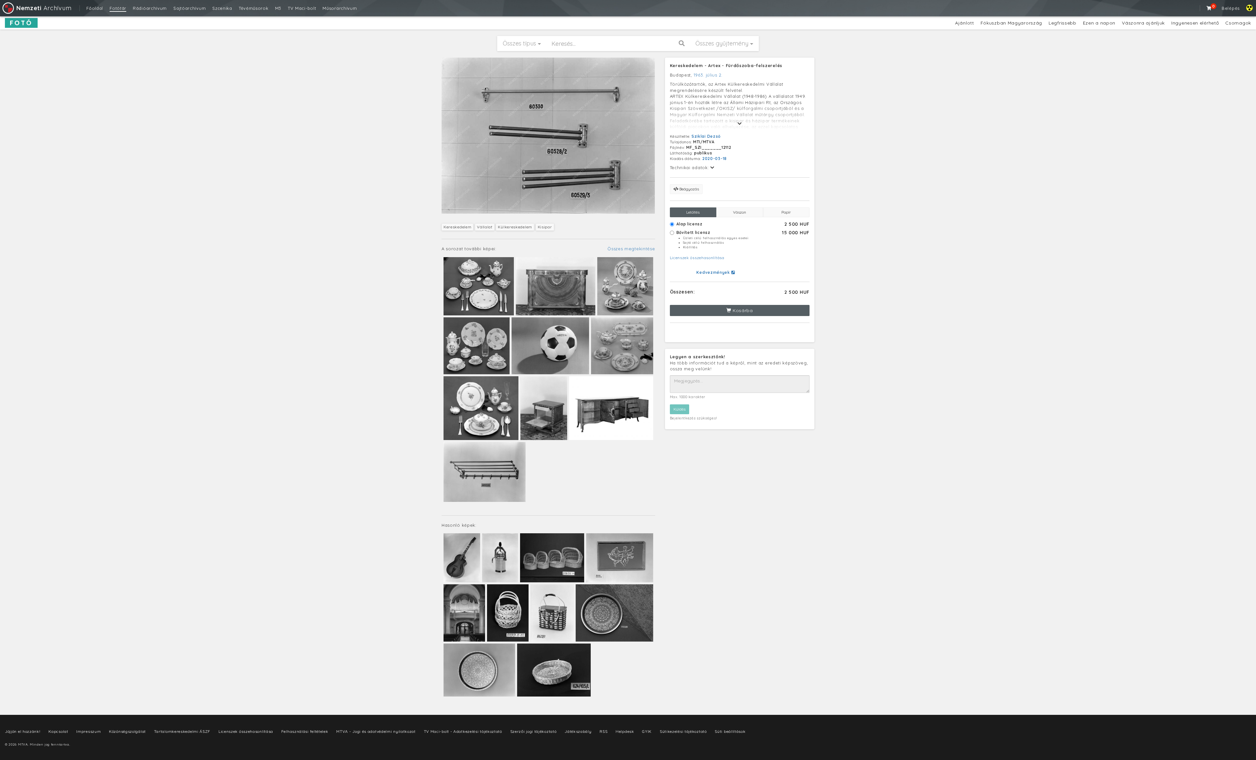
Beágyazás (688, 188)
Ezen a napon (1099, 23)
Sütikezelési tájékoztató (683, 731)
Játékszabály (578, 731)
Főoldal (94, 8)
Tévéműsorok (254, 8)
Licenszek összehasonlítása (697, 257)
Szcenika (222, 8)
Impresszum (88, 731)
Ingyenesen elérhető (1195, 23)
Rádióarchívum (150, 8)
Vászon (739, 212)
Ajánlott (964, 23)
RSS (603, 731)
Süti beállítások (730, 731)
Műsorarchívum (340, 8)
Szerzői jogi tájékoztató (533, 731)
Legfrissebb (1062, 23)
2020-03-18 (714, 158)
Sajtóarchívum (189, 8)
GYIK (647, 731)
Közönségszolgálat (127, 731)
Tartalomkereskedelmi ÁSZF (182, 731)
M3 (278, 8)
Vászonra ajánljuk (1143, 23)
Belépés (1231, 8)
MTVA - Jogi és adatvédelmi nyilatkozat (376, 731)
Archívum (43, 8)
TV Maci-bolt (302, 8)
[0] (1209, 8)
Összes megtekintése (631, 248)
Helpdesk (625, 731)
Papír (786, 212)
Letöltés (693, 212)
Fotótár (118, 8)
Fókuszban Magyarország (1011, 23)
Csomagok (1238, 23)
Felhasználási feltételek (304, 731)
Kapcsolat (58, 731)
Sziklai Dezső (706, 136)
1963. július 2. (708, 75)
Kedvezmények (713, 272)
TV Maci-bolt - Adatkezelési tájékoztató (463, 731)
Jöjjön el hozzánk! (23, 731)
